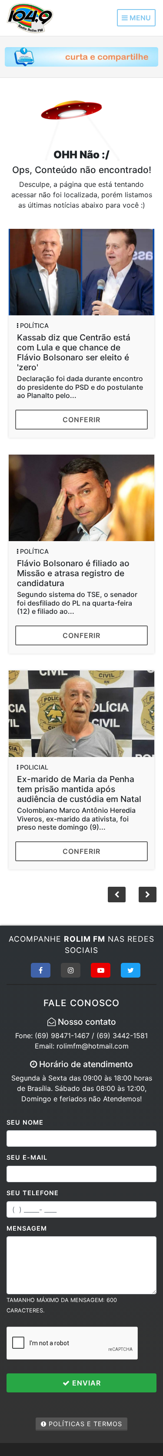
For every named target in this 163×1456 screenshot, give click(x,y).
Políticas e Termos (84, 1423)
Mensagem (27, 1228)
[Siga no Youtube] (100, 970)
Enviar (85, 1383)
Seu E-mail (27, 1157)
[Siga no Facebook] (40, 970)
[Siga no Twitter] (130, 970)
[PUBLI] (81, 56)
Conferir (81, 419)
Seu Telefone (33, 1192)
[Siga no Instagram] (70, 970)
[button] (147, 894)
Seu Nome (25, 1122)
